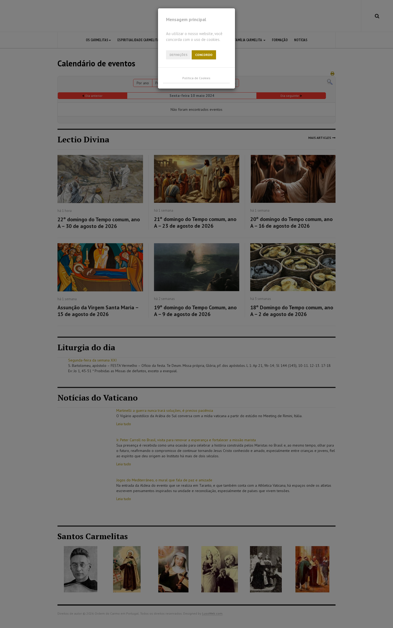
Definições (178, 55)
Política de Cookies (196, 78)
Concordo (204, 55)
